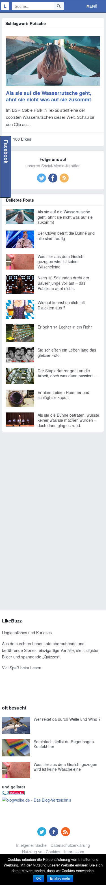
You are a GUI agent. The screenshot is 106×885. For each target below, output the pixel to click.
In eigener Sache (31, 845)
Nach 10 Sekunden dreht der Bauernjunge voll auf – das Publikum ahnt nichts (63, 283)
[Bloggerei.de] (13, 793)
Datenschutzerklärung (70, 845)
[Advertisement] (52, 520)
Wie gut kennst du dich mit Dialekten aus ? (61, 305)
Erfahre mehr (60, 879)
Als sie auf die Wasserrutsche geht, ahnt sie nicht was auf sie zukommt (48, 96)
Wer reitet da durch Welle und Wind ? (67, 719)
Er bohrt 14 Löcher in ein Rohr (65, 327)
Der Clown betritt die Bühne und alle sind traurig (66, 235)
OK (38, 879)
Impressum (74, 851)
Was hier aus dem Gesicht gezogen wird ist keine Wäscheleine (61, 262)
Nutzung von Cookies (41, 851)
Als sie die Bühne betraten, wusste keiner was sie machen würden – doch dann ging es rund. (68, 420)
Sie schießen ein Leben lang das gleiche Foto (67, 352)
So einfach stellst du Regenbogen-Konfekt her (64, 744)
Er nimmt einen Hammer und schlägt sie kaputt (63, 394)
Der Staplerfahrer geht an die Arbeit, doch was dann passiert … (68, 373)
